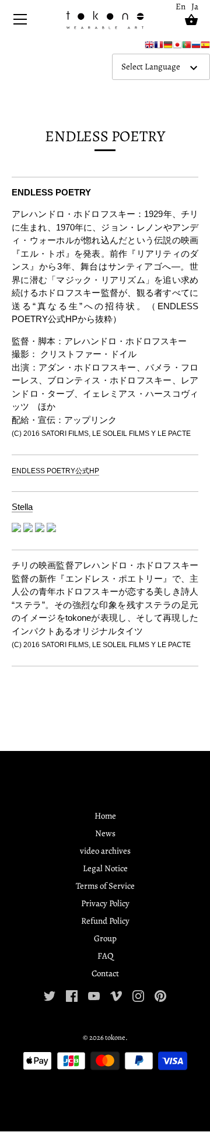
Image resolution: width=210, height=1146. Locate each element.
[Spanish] (205, 47)
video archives (105, 851)
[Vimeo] (116, 995)
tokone (115, 1037)
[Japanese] (177, 47)
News (105, 833)
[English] (149, 47)
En (181, 6)
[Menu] (20, 22)
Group (105, 938)
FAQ (105, 956)
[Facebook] (72, 995)
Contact (105, 973)
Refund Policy (105, 921)
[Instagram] (138, 995)
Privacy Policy (105, 903)
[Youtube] (94, 995)
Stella (22, 507)
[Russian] (196, 47)
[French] (158, 47)
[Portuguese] (186, 47)
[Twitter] (49, 995)
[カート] (191, 20)
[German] (168, 47)
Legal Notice (105, 868)
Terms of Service (105, 886)
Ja (194, 6)
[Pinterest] (160, 995)
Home (105, 816)
